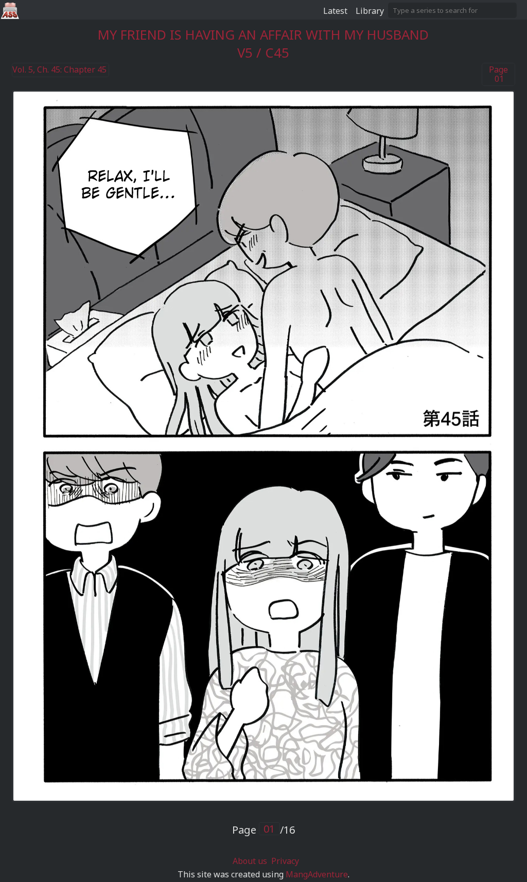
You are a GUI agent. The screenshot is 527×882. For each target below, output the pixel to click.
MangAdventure (317, 874)
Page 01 (498, 74)
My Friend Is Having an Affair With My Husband (263, 35)
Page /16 (263, 830)
